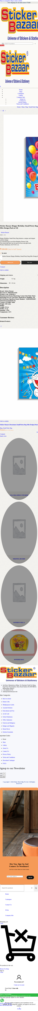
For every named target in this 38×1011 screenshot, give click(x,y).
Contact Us (22, 101)
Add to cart (10, 262)
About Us (22, 99)
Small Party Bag (7, 428)
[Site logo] (15, 85)
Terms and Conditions (22, 104)
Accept (19, 1009)
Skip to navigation (5, 1)
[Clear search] (35, 44)
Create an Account (19, 985)
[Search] (36, 888)
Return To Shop (4, 969)
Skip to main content (16, 1)
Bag (1, 428)
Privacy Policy (22, 102)
